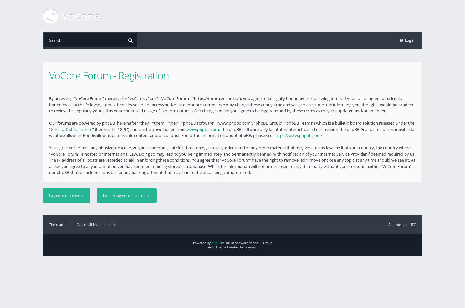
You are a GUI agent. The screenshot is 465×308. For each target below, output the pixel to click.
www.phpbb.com (203, 129)
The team (56, 224)
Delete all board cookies (96, 224)
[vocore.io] (71, 16)
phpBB (216, 242)
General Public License (71, 129)
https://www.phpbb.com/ (298, 135)
